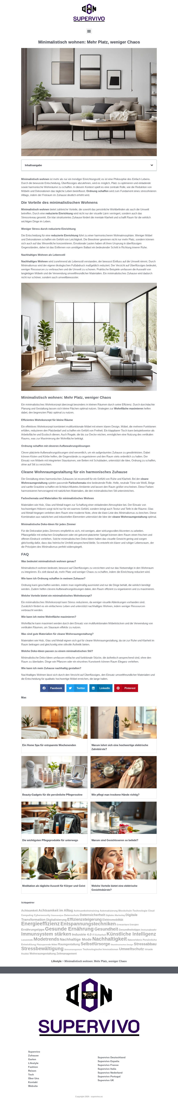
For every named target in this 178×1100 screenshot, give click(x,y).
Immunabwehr (148, 930)
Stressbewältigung (42, 948)
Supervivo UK (106, 1080)
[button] (89, 31)
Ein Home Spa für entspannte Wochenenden (49, 745)
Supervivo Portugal (109, 1076)
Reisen (32, 1070)
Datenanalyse (57, 915)
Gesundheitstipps (129, 929)
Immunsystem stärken (46, 934)
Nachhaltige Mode (76, 939)
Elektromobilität (112, 919)
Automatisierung (109, 911)
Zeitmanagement (66, 953)
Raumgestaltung (69, 944)
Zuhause (33, 1055)
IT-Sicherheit (99, 935)
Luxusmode (27, 940)
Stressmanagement (73, 949)
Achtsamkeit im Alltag (55, 910)
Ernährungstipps (32, 929)
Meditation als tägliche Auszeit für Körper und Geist (53, 885)
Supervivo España (108, 1061)
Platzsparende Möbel (47, 944)
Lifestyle (56, 961)
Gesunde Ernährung (69, 929)
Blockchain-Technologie (132, 910)
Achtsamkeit (29, 910)
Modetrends (46, 939)
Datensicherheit (92, 915)
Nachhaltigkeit (109, 939)
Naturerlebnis (135, 940)
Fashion (33, 1067)
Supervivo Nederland (110, 1072)
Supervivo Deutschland (112, 1057)
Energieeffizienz (40, 923)
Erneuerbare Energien (128, 924)
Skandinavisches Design (122, 945)
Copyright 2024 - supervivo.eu (89, 1096)
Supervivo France (108, 1065)
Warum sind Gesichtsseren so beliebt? (114, 840)
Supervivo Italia (107, 1068)
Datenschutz (71, 915)
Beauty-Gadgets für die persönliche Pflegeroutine (52, 794)
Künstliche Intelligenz (131, 934)
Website (33, 1086)
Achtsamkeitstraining (86, 910)
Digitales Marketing (115, 915)
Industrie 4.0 (82, 934)
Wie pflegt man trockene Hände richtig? (115, 794)
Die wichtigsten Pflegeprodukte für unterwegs (50, 840)
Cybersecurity (42, 915)
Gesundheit (106, 929)
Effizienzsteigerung (84, 919)
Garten (32, 1059)
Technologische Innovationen (100, 949)
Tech (31, 1074)
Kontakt (33, 1082)
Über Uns (33, 1078)
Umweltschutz (131, 949)
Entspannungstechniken (88, 923)
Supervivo (34, 1051)
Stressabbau (145, 944)
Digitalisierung (56, 919)
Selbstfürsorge (95, 944)
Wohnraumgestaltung (43, 953)
